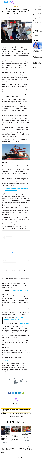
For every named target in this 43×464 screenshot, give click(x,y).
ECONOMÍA (12, 378)
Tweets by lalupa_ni (37, 71)
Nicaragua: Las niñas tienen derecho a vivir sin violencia (37, 57)
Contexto (16, 6)
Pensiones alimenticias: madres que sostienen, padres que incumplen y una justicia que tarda (38, 22)
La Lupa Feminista (16, 403)
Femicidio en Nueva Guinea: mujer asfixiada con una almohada (38, 28)
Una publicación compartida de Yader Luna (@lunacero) (13, 270)
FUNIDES (25, 378)
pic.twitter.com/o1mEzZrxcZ (12, 319)
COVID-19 (5, 378)
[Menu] (41, 2)
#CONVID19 (19, 317)
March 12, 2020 (24, 323)
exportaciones (19, 378)
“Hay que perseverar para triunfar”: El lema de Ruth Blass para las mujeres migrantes (26, 436)
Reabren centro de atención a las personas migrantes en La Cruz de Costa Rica (38, 16)
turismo (15, 383)
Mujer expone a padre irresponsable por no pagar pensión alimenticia (38, 33)
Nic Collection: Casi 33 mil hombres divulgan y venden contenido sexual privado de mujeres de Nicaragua (37, 65)
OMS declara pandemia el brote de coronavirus (15, 360)
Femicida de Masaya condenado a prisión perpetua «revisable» (38, 11)
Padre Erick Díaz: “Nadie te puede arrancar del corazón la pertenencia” (37, 51)
